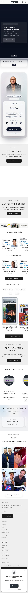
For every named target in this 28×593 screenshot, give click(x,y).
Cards (10, 293)
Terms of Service (6, 553)
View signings (14, 213)
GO (14, 64)
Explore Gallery (8, 39)
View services (14, 360)
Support (4, 537)
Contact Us (4, 545)
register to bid (14, 161)
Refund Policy (5, 558)
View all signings (14, 133)
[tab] (16, 55)
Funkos (11, 289)
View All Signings (14, 278)
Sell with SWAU (5, 550)
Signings (4, 524)
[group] (14, 225)
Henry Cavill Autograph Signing (9, 248)
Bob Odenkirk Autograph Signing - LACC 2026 (9, 270)
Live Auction (5, 529)
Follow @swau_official (14, 495)
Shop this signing (13, 129)
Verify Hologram (8, 61)
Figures (17, 293)
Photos (4, 289)
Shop (3, 527)
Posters (23, 289)
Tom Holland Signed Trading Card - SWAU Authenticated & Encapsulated (9, 327)
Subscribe (7, 516)
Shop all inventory (14, 336)
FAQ (3, 547)
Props (17, 289)
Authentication (5, 532)
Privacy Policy (5, 555)
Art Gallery (4, 535)
